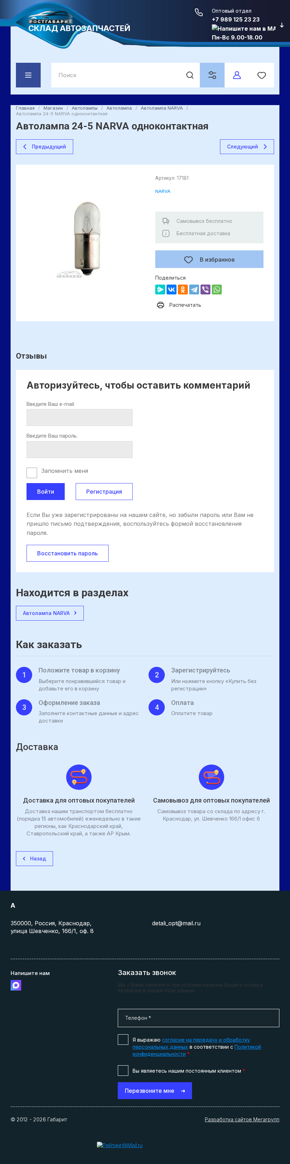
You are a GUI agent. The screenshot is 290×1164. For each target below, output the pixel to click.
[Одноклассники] (183, 289)
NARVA (162, 191)
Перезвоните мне (149, 1090)
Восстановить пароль (67, 553)
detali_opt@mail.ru (176, 923)
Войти (45, 491)
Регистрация (104, 491)
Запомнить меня (64, 470)
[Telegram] (194, 289)
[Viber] (205, 289)
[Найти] (190, 75)
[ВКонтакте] (171, 289)
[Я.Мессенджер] (160, 289)
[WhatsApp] (217, 289)
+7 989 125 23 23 (236, 19)
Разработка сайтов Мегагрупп (242, 1119)
